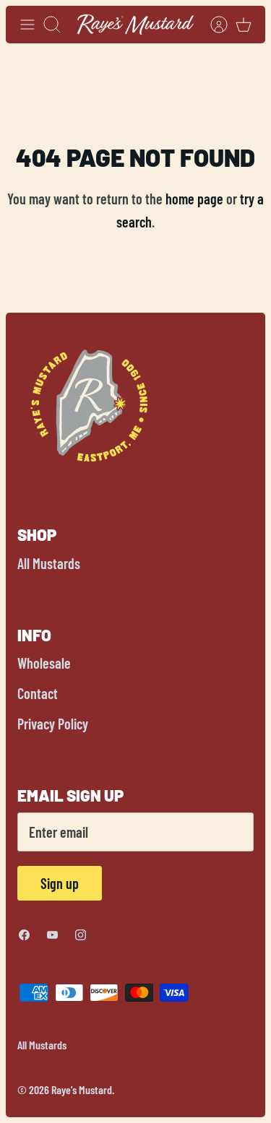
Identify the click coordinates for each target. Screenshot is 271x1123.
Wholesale (44, 663)
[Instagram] (80, 935)
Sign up (59, 883)
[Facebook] (24, 935)
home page (194, 198)
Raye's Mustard (81, 1089)
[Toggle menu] (27, 24)
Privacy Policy (52, 723)
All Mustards (48, 563)
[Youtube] (52, 935)
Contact (37, 693)
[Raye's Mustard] (135, 24)
